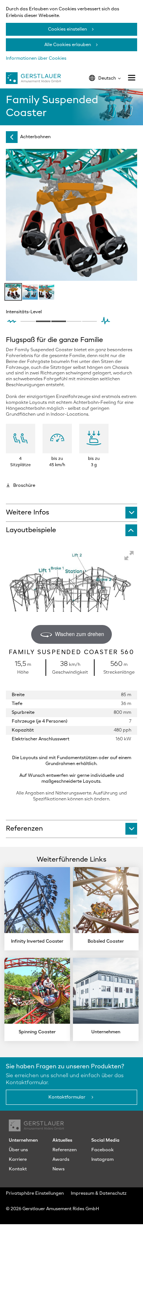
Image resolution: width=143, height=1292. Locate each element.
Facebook (102, 1150)
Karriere (18, 1159)
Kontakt (18, 1169)
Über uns (18, 1150)
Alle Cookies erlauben (67, 45)
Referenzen (64, 1150)
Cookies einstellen (67, 29)
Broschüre (24, 485)
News (58, 1169)
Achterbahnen (35, 137)
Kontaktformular (67, 1097)
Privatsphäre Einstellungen (35, 1193)
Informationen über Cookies (36, 58)
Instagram (102, 1159)
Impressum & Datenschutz (98, 1193)
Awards (60, 1159)
